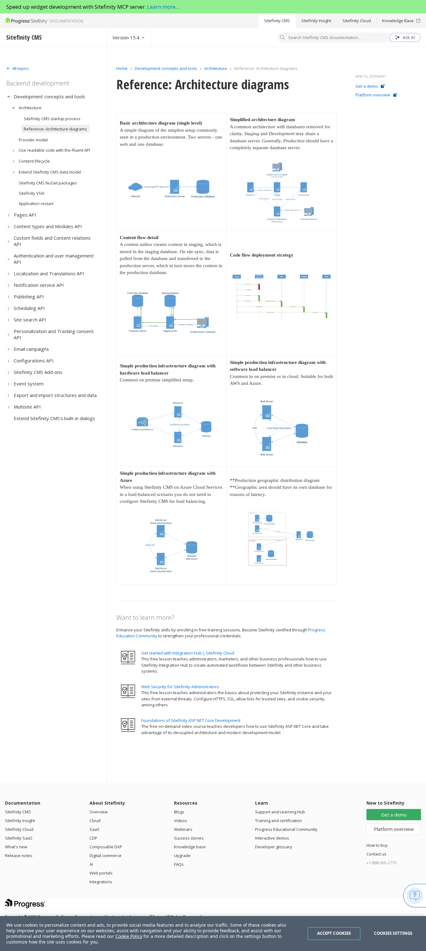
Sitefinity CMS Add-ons (38, 372)
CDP (93, 838)
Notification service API (39, 285)
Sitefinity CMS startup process (52, 118)
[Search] (283, 38)
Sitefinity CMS (277, 20)
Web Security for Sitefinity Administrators (180, 686)
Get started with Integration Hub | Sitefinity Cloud (187, 653)
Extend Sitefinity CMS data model (50, 172)
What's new (16, 847)
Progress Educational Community (286, 829)
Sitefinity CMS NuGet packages (48, 183)
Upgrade (182, 855)
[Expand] (8, 96)
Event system (29, 383)
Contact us (376, 854)
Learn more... (163, 6)
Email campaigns (31, 349)
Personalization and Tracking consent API (54, 334)
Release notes (18, 855)
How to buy (377, 845)
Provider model (33, 140)
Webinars (183, 829)
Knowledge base (190, 847)
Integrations (101, 882)
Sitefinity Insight (316, 20)
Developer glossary (273, 847)
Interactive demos (272, 838)
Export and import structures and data (55, 395)
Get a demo (367, 86)
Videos (180, 820)
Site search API (30, 319)
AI (91, 864)
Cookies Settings (393, 933)
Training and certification (278, 820)
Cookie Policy (128, 936)
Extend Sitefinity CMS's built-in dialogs (54, 418)
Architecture (30, 107)
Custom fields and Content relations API (52, 241)
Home (122, 68)
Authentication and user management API (54, 258)
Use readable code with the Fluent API (54, 150)
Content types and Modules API (48, 226)
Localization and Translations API (49, 273)
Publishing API (29, 296)
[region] (213, 933)
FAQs (179, 864)
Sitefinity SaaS (18, 838)
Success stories (189, 838)
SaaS (94, 829)
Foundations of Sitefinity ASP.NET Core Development (190, 720)
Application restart (36, 203)
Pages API (25, 215)
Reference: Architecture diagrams (55, 129)
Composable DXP (106, 847)
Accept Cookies (334, 933)
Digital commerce (106, 855)
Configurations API (34, 360)
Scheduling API (29, 308)
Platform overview (373, 95)
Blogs (179, 812)
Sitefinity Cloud (356, 20)
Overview (99, 812)
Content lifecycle (34, 161)
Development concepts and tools (49, 96)
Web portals (101, 873)
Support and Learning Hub (280, 812)
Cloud (95, 820)
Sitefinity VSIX (32, 193)
